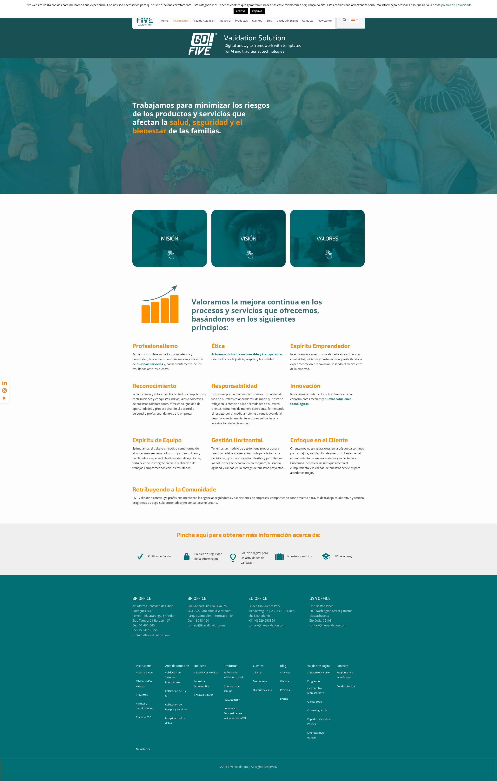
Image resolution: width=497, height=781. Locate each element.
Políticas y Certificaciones (144, 706)
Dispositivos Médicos (206, 672)
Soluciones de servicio (232, 688)
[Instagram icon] (4, 390)
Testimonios (260, 681)
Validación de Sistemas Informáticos (173, 677)
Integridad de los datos (175, 720)
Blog (283, 666)
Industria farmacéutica (201, 683)
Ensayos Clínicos (203, 695)
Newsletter (143, 749)
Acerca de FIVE (144, 672)
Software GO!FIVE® (318, 672)
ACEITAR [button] (241, 11)
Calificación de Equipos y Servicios (176, 707)
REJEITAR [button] (257, 11)
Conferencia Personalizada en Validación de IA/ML (235, 713)
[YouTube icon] (4, 397)
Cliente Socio (314, 701)
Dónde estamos (345, 686)
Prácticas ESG (143, 717)
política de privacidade (456, 5)
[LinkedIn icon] (4, 382)
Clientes (257, 672)
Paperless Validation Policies (319, 721)
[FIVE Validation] (144, 20)
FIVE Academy (232, 699)
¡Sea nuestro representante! (315, 690)
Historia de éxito (262, 690)
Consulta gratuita (317, 710)
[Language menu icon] (354, 19)
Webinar (285, 681)
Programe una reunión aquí (344, 675)
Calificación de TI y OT (175, 693)
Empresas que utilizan (315, 735)
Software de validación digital (233, 675)
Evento (284, 698)
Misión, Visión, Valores (144, 683)
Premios (285, 690)
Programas (313, 681)
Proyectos (142, 695)
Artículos (285, 672)
